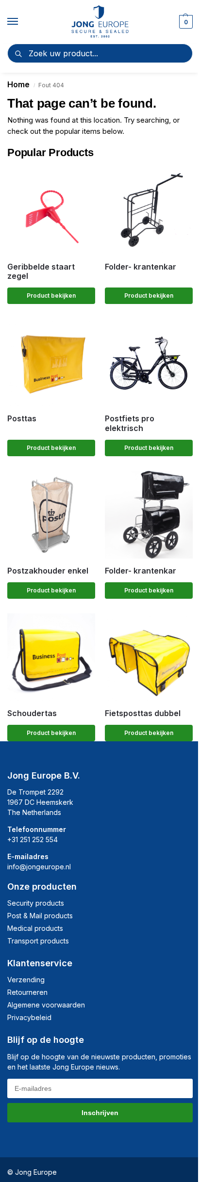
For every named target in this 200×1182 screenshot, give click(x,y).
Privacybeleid (29, 1017)
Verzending (26, 979)
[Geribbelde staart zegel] (51, 211)
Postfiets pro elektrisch (129, 423)
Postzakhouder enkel (47, 570)
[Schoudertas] (51, 657)
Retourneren (27, 992)
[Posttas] (51, 362)
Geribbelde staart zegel (41, 271)
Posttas (21, 418)
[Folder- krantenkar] (149, 211)
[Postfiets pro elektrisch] (149, 362)
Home (18, 84)
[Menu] (21, 22)
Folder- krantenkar (140, 267)
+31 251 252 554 (32, 839)
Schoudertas (32, 713)
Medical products (35, 928)
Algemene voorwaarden (46, 1005)
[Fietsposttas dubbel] (149, 657)
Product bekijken (51, 295)
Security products (35, 903)
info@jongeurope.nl (39, 867)
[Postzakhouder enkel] (51, 515)
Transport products (38, 941)
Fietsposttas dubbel (143, 713)
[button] (185, 22)
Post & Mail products (40, 915)
